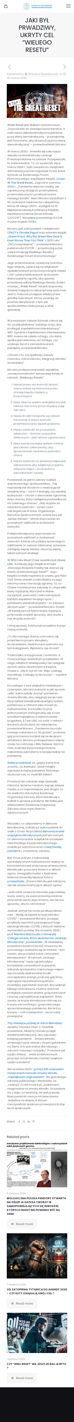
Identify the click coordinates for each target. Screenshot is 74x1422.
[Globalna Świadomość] (37, 6)
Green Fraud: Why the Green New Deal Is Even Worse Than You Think (34, 238)
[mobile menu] (68, 6)
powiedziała (15, 881)
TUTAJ (32, 222)
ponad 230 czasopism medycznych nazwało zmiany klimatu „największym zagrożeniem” (35, 1073)
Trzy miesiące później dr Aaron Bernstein (34, 1023)
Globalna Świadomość (43, 74)
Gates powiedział (19, 763)
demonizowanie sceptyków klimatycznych (35, 833)
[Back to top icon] (65, 1413)
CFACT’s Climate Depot (22, 233)
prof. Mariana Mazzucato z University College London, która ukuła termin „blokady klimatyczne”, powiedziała (36, 938)
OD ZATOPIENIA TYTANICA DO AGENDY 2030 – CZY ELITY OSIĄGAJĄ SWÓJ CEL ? (37, 1291)
